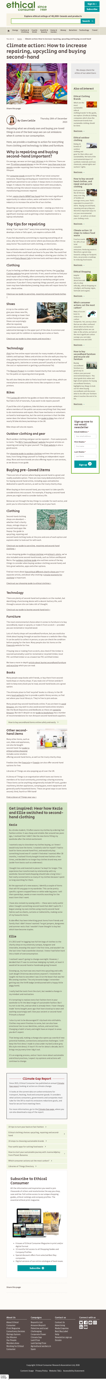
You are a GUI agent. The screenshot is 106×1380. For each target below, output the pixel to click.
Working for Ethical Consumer (15, 1347)
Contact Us (60, 1322)
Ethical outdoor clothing (81, 138)
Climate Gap (36, 1337)
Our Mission (11, 1337)
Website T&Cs (55, 1370)
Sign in (91, 3)
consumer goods (17, 175)
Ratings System (13, 1334)
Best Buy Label (61, 1331)
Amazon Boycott (38, 1325)
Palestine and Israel (39, 1328)
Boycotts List (37, 1322)
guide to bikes (47, 418)
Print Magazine (13, 1328)
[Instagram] (81, 1328)
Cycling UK (15, 397)
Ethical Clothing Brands (82, 97)
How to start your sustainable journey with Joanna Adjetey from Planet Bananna (34, 1153)
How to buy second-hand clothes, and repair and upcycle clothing (84, 182)
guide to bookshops (44, 712)
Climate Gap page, (46, 1109)
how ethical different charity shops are (42, 571)
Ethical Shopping (82, 271)
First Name (79, 441)
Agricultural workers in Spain (41, 1347)
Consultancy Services (15, 1331)
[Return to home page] (26, 6)
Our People (11, 1340)
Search (86, 21)
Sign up (83, 464)
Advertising (60, 1325)
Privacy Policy (41, 1370)
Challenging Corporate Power (38, 1332)
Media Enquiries (62, 1328)
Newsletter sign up (63, 1337)
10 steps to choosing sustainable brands (26, 1141)
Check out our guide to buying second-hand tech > (28, 609)
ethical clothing (36, 554)
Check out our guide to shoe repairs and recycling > (28, 338)
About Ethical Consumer (12, 1323)
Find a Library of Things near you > (21, 797)
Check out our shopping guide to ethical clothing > (28, 583)
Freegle (36, 762)
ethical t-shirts (54, 554)
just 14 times (37, 161)
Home (19, 39)
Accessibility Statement (73, 1370)
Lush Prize (35, 1340)
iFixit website (50, 445)
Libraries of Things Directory (21, 1166)
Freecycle (10, 645)
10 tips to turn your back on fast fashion (26, 1126)
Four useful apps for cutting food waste (25, 1146)
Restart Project (17, 371)
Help (57, 1334)
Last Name (79, 451)
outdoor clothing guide (26, 560)
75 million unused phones (22, 164)
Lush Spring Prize (38, 1343)
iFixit (8, 353)
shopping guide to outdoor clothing (26, 453)
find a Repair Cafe (23, 258)
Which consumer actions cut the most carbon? (28, 1160)
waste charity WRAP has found (26, 196)
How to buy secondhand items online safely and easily (32, 722)
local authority (18, 695)
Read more (79, 131)
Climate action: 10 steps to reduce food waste (84, 233)
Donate (58, 1340)
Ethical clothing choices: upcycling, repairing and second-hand (33, 1134)
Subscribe (92, 9)
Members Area (12, 1343)
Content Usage (27, 1370)
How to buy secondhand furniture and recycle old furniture (85, 355)
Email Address (81, 431)
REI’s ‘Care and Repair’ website (32, 442)
